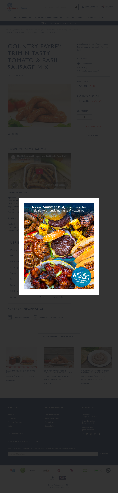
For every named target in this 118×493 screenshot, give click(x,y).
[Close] (96, 200)
